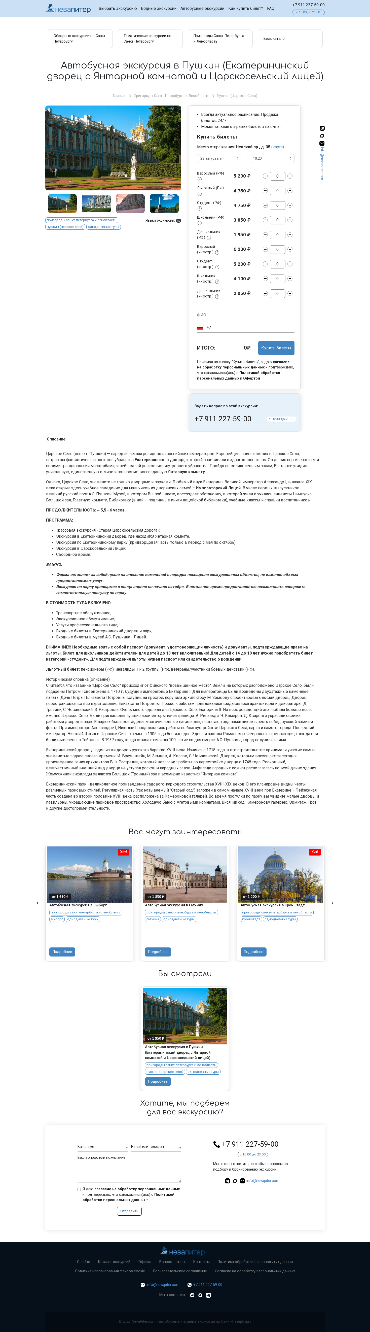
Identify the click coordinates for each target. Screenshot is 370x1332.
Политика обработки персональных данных (255, 1262)
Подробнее (62, 952)
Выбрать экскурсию (118, 8)
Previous (37, 903)
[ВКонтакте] (192, 1295)
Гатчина (152, 919)
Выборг (57, 919)
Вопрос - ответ (172, 1262)
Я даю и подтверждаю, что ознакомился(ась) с (131, 1194)
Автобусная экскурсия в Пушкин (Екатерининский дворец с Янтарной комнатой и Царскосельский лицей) (178, 1052)
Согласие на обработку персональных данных (255, 1271)
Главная (119, 96)
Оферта (144, 1262)
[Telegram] (208, 1295)
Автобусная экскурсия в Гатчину (174, 905)
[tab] (56, 440)
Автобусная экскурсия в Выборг (78, 905)
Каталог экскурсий (114, 1262)
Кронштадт (251, 919)
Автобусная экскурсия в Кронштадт (273, 905)
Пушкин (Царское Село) (237, 96)
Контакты (201, 1262)
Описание (56, 439)
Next (332, 903)
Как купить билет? (245, 8)
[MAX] (322, 136)
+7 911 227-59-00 (308, 5)
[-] (265, 176)
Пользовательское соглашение (180, 1271)
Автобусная (61, 852)
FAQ (270, 8)
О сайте (83, 1262)
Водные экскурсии (158, 8)
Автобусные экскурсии (202, 8)
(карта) (277, 147)
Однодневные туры (103, 227)
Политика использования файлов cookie (110, 1271)
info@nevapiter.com (322, 163)
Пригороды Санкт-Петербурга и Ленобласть (171, 96)
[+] (289, 176)
